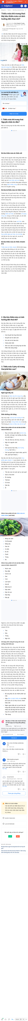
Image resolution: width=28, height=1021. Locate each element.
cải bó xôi (23, 433)
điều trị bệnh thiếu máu (14, 698)
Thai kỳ (9, 10)
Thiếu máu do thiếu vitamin (9, 247)
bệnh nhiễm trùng (12, 184)
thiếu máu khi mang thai (16, 396)
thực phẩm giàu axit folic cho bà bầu (11, 234)
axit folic (19, 221)
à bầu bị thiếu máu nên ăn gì (17, 424)
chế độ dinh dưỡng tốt (16, 417)
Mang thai (3, 10)
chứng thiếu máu (16, 422)
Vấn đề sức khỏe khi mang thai (19, 10)
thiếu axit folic (9, 213)
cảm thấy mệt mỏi (14, 180)
